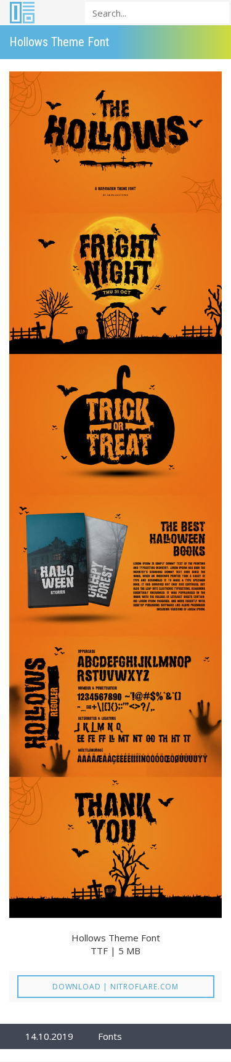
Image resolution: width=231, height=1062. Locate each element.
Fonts (110, 1036)
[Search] (216, 12)
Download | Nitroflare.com (115, 986)
